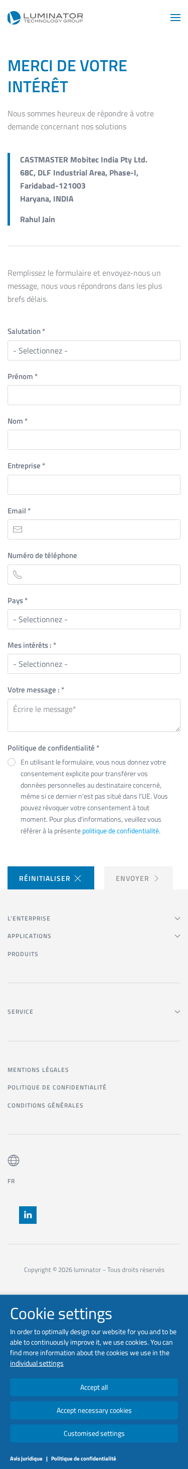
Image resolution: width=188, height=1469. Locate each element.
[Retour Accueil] (45, 18)
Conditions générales (46, 1105)
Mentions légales (38, 1069)
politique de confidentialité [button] (120, 830)
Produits (23, 954)
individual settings (37, 1363)
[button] (175, 18)
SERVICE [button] (21, 1011)
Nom (18, 421)
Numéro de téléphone (42, 555)
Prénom (23, 376)
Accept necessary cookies (94, 1410)
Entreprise (26, 465)
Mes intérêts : (32, 645)
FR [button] (11, 1181)
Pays (18, 600)
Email (19, 510)
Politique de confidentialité (53, 748)
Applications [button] (30, 936)
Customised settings (94, 1433)
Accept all (94, 1387)
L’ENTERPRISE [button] (29, 918)
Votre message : (36, 689)
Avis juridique (26, 1458)
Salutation (26, 331)
